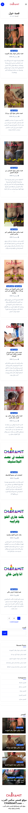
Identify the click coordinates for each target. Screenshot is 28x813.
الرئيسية (16, 16)
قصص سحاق (22, 687)
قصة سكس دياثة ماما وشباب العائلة (16, 667)
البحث (24, 627)
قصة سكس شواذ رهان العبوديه (14, 53)
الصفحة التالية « (14, 621)
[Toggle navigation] (26, 4)
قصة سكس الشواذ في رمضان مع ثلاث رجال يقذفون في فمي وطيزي (14, 291)
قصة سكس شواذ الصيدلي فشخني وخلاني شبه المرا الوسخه (14, 354)
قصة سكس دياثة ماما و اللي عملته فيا (16, 662)
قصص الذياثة (22, 682)
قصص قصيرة (10, 286)
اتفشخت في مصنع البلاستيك (14, 475)
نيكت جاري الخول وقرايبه (14, 535)
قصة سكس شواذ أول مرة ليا (14, 113)
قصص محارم (22, 699)
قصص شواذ (14, 50)
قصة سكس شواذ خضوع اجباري (17, 658)
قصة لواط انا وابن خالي (14, 592)
